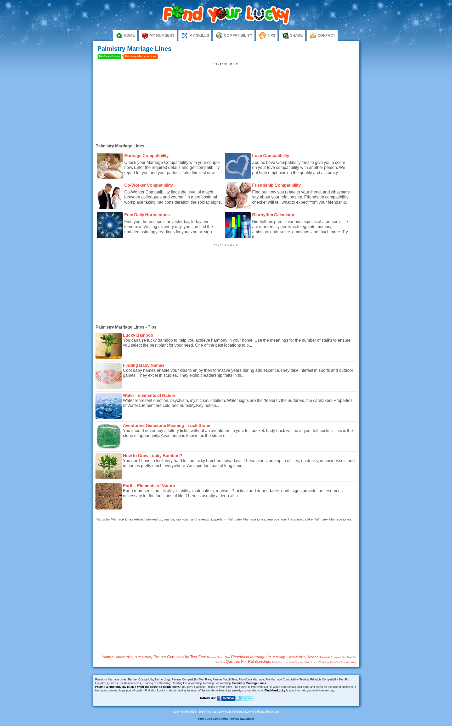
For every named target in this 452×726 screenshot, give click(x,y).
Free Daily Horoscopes (147, 215)
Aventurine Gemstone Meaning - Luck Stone (166, 425)
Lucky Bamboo (138, 335)
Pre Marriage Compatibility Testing (292, 657)
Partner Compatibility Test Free (180, 657)
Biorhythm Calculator (273, 215)
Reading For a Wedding (314, 662)
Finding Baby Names (144, 365)
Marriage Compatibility (146, 155)
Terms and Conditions (213, 718)
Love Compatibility (270, 155)
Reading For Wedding (343, 662)
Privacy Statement (241, 718)
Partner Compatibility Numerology (127, 657)
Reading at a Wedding (285, 662)
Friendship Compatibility (276, 185)
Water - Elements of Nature (149, 395)
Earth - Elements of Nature (149, 486)
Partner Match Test (218, 657)
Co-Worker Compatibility (148, 185)
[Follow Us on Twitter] (244, 704)
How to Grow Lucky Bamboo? (152, 455)
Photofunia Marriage (248, 657)
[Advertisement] (226, 102)
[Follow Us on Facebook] (226, 704)
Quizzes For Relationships (248, 661)
